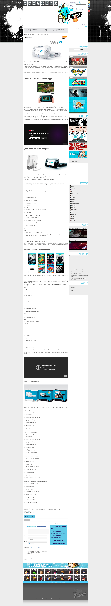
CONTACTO (48, 582)
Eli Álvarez (73, 192)
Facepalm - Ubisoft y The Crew (76, 273)
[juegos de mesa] (48, 578)
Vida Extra (72, 290)
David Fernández (74, 190)
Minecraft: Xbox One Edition (75, 258)
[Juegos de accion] (27, 571)
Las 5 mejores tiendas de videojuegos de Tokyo (79, 264)
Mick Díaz (73, 207)
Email (25, 537)
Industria (27, 517)
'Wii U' (29, 512)
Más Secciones (74, 161)
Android (55, 4)
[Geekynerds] (78, 158)
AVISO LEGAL (52, 582)
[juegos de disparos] (76, 571)
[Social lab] (78, 141)
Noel (72, 211)
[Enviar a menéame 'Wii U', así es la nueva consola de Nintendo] (64, 37)
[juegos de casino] (48, 571)
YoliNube (73, 220)
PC (47, 4)
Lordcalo (73, 199)
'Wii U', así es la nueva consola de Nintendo (36, 35)
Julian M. (73, 197)
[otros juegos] (76, 578)
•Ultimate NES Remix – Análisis (57, 540)
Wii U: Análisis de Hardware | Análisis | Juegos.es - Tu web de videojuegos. (33, 552)
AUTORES (63, 582)
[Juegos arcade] (34, 571)
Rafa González (74, 215)
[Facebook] (89, 6)
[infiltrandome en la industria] (78, 125)
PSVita (42, 4)
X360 (25, 4)
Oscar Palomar (74, 213)
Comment (26, 529)
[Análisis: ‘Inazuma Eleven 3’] (78, 75)
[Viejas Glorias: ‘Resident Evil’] (78, 65)
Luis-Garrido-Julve (75, 203)
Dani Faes (73, 188)
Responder (25, 559)
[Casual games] (55, 571)
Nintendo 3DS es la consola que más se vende (78, 269)
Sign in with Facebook (41, 526)
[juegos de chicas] (34, 578)
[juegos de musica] (69, 578)
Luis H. (72, 201)
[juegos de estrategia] (27, 578)
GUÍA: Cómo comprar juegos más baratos (78, 263)
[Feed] (89, 2)
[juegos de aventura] (41, 571)
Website (25, 541)
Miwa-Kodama (74, 209)
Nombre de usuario (71, 5)
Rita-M (72, 217)
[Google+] (89, 9)
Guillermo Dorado (74, 194)
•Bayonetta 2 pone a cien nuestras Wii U (58, 543)
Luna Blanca (73, 205)
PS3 (29, 4)
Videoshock (73, 293)
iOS (51, 4)
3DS (38, 4)
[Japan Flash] (78, 133)
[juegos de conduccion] (62, 571)
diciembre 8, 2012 (44, 551)
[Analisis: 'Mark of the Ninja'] (78, 96)
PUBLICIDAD (56, 582)
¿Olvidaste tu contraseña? (79, 9)
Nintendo (27, 520)
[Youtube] (89, 11)
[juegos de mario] (41, 578)
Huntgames (73, 287)
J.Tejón (72, 195)
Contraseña (71, 6)
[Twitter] (89, 4)
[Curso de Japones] (78, 149)
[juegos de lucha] (55, 578)
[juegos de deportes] (69, 571)
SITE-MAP (60, 582)
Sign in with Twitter (31, 526)
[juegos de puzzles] (84, 578)
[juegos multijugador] (62, 578)
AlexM (72, 186)
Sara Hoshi (73, 218)
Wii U (33, 517)
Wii (34, 4)
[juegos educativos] (84, 571)
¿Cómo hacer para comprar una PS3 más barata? (79, 271)
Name (25, 535)
